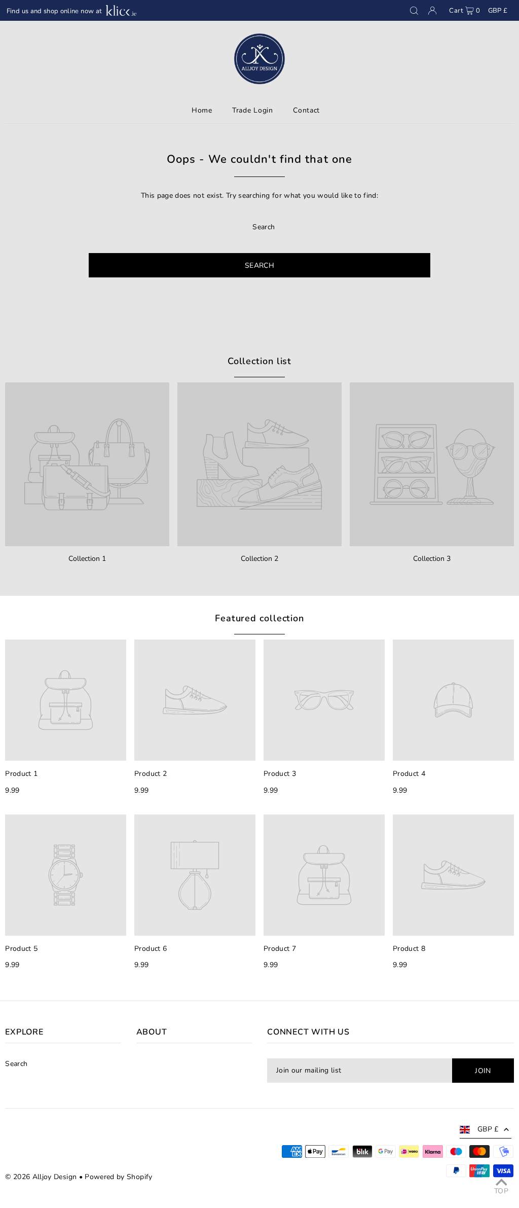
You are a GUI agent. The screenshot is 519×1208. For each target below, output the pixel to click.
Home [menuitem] (202, 110)
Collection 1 (87, 558)
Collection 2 (259, 558)
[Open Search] (414, 11)
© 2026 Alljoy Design (41, 1177)
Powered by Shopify (118, 1177)
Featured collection (259, 618)
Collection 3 (432, 558)
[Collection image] (87, 464)
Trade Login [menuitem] (252, 110)
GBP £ (498, 10)
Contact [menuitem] (306, 110)
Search (16, 1064)
